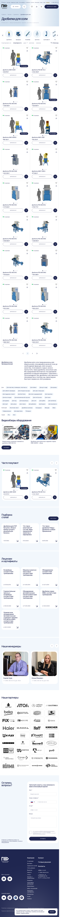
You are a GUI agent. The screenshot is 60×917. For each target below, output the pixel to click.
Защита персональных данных (36, 908)
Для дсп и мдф (43, 387)
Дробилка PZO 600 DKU (39, 103)
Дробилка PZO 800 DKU (39, 205)
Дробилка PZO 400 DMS (39, 238)
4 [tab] (16, 135)
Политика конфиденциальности (9, 908)
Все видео (6, 447)
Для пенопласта (53, 404)
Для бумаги (42, 404)
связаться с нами (51, 6)
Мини (54, 407)
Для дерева (6, 400)
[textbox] (31, 802)
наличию (31, 43)
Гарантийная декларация (30, 883)
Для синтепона (52, 400)
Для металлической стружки (22, 397)
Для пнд (14, 400)
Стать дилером (22, 2)
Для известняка (18, 411)
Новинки (47, 2)
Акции (44, 2)
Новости (29, 872)
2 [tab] (14, 135)
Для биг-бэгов (21, 394)
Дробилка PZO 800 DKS (10, 238)
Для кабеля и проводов (9, 390)
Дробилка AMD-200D (38, 137)
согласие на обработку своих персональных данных (44, 831)
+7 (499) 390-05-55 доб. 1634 (12, 680)
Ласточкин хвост (14, 407)
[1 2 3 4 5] (44, 49)
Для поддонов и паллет (9, 394)
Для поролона (48, 394)
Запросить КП (13, 75)
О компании (27, 2)
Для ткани (47, 397)
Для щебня (42, 400)
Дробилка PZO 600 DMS (39, 340)
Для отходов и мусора (24, 390)
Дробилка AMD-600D (9, 70)
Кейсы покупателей (32, 888)
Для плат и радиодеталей (35, 394)
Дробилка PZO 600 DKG (39, 306)
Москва (4, 2)
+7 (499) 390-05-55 (55, 2)
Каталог (41, 858)
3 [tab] (15, 135)
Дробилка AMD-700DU (38, 171)
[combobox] (32, 802)
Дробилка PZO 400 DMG (10, 340)
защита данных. (25, 913)
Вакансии (29, 870)
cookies (18, 913)
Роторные (28, 411)
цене (24, 43)
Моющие (47, 407)
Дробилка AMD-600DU (9, 137)
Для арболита (32, 404)
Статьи (29, 874)
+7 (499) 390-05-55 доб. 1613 (40, 680)
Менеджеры (37, 2)
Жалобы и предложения (30, 877)
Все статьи (53, 518)
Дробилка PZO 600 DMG (10, 171)
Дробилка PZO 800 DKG (10, 205)
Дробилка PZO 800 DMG (10, 306)
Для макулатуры (24, 400)
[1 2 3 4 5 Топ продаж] (15, 49)
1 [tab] (13, 135)
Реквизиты (30, 880)
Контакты (32, 2)
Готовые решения (44, 862)
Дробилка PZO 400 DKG (10, 103)
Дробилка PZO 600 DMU (39, 272)
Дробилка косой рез (27, 407)
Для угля (34, 400)
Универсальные (7, 411)
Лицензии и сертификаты (30, 891)
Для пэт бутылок (37, 397)
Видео (41, 2)
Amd (14, 414)
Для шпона (13, 404)
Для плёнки (33, 387)
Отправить (43, 838)
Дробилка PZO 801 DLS (38, 70)
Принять (52, 911)
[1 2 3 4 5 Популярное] (15, 116)
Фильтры (56, 43)
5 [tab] (17, 135)
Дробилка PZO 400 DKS (10, 272)
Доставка (8, 2)
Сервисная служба (14, 2)
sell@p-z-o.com (42, 870)
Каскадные (38, 407)
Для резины (54, 387)
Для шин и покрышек (38, 390)
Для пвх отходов (7, 397)
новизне (38, 43)
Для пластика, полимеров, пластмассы (17, 387)
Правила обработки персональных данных (12, 911)
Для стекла (22, 404)
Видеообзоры (30, 886)
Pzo (9, 414)
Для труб (5, 404)
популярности (17, 43)
